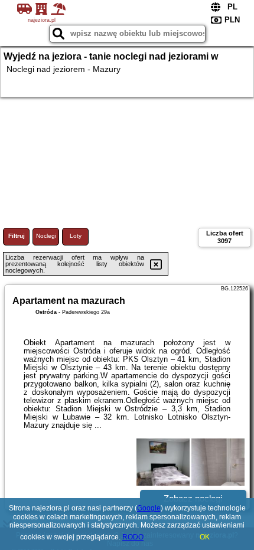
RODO (133, 537)
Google (149, 508)
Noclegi (46, 236)
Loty (76, 236)
